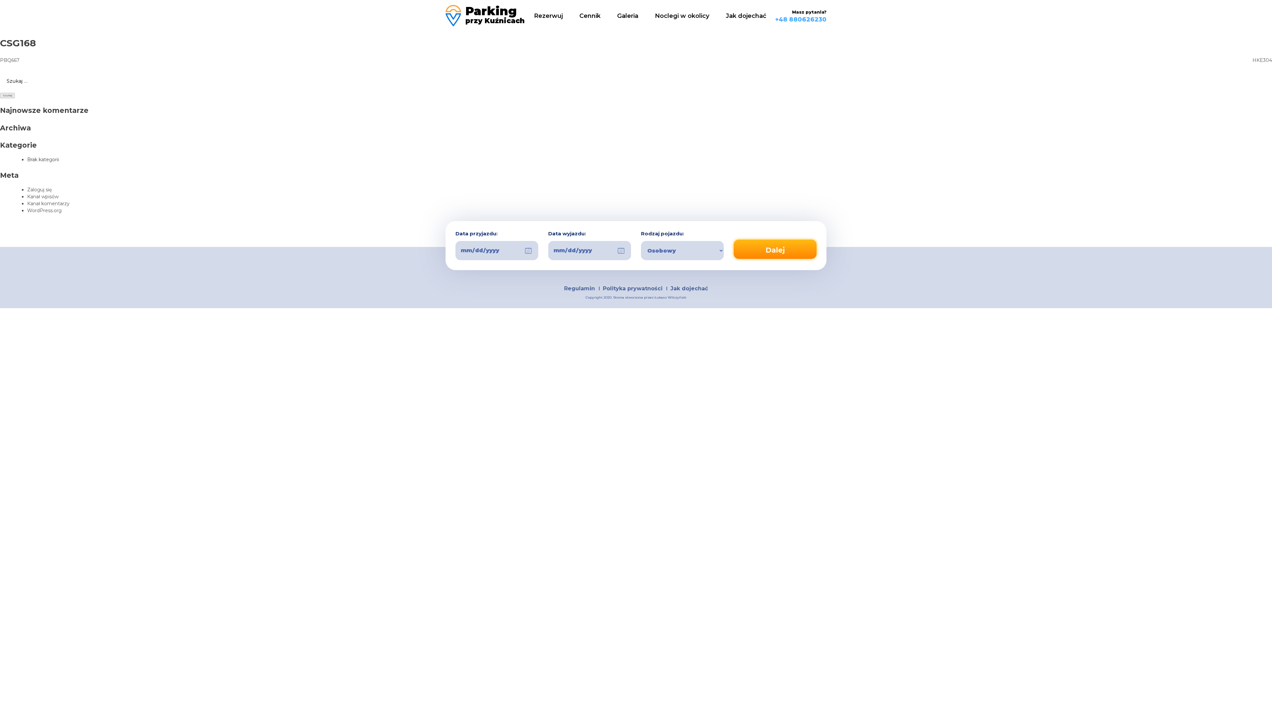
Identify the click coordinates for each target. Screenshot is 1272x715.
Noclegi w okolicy (682, 16)
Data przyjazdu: (476, 233)
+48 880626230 (800, 19)
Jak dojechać (746, 16)
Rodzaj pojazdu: (662, 233)
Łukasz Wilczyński (670, 297)
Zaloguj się (39, 190)
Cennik (590, 16)
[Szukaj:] (636, 81)
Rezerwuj (548, 16)
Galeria (627, 16)
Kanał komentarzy (48, 204)
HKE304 (1262, 60)
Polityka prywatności (632, 288)
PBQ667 (10, 60)
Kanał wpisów (43, 197)
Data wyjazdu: (567, 233)
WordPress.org (44, 211)
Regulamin (579, 288)
